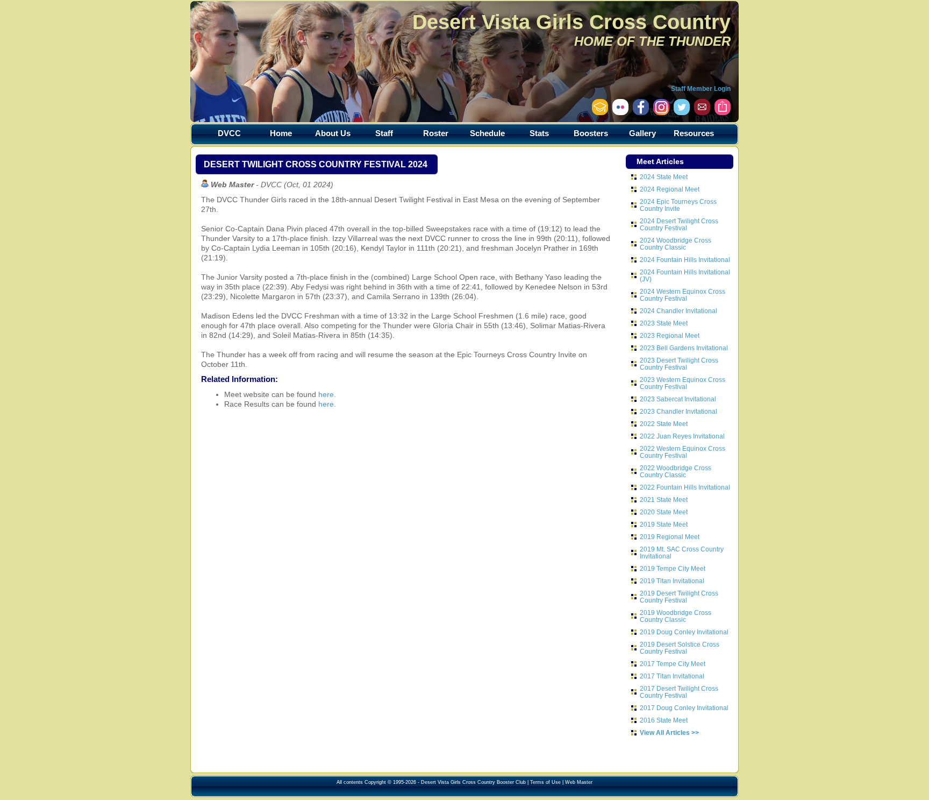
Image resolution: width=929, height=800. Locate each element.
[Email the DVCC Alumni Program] (600, 112)
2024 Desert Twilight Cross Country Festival (679, 224)
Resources (694, 133)
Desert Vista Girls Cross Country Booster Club (473, 782)
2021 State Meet (664, 499)
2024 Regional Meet (669, 189)
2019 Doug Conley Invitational (684, 631)
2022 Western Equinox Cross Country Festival (682, 452)
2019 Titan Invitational (672, 580)
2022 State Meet (664, 423)
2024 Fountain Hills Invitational (685, 259)
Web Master (578, 782)
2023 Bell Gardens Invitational (684, 347)
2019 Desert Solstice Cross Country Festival (679, 648)
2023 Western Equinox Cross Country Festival (682, 383)
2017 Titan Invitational (672, 675)
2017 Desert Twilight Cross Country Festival (679, 692)
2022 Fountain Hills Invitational (685, 487)
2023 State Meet (664, 323)
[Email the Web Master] (702, 112)
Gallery (642, 133)
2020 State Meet (664, 511)
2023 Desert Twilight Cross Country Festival (679, 364)
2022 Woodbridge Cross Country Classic (675, 471)
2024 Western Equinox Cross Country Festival (682, 295)
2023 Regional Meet (669, 335)
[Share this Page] (722, 112)
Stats (539, 133)
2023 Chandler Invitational (678, 411)
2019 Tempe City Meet (672, 568)
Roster (435, 133)
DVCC (229, 133)
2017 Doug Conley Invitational (684, 707)
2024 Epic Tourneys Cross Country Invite (678, 205)
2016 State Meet (664, 720)
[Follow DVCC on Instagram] (641, 112)
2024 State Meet (664, 176)
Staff (384, 133)
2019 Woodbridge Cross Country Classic (675, 616)
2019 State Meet (664, 524)
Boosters (591, 133)
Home (281, 133)
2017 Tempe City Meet (672, 663)
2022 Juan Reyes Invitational (682, 436)
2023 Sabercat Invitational (678, 398)
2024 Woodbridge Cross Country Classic (675, 244)
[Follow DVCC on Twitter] (682, 112)
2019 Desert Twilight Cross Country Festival (679, 597)
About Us (333, 133)
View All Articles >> (669, 732)
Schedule (487, 133)
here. (327, 394)
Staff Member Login (701, 89)
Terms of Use (545, 782)
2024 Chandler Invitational (678, 310)
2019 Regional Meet (669, 536)
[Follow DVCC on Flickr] (620, 112)
